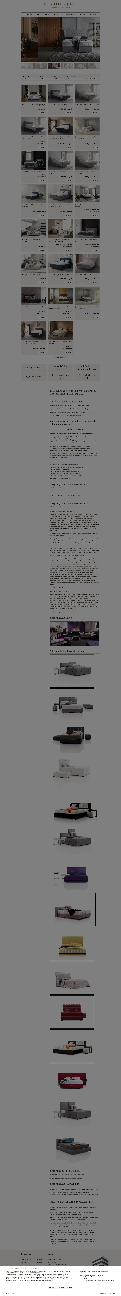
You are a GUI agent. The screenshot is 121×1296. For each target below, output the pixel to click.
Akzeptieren (52, 1287)
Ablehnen (69, 1287)
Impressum (112, 1293)
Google (85, 1278)
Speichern (61, 1287)
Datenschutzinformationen (64, 1275)
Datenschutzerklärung (102, 1293)
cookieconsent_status (89, 1273)
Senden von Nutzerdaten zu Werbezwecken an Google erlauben (100, 1280)
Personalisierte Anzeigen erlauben (93, 1282)
